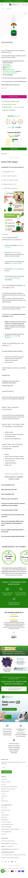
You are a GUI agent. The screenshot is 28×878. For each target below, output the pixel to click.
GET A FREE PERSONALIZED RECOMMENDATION (14, 688)
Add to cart (14, 96)
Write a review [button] (14, 148)
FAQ (2, 812)
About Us (3, 784)
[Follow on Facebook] (2, 861)
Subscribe (6, 771)
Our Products (4, 779)
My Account (4, 807)
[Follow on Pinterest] (8, 861)
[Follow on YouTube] (12, 861)
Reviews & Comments (6, 781)
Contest (3, 793)
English (16, 865)
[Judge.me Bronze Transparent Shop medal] (20, 121)
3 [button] (14, 157)
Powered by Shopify (19, 868)
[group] (14, 708)
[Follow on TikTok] (15, 861)
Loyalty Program (5, 814)
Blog (2, 798)
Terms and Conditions (6, 822)
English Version (4, 800)
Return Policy (4, 817)
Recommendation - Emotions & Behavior (10, 829)
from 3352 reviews (14, 616)
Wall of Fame (4, 796)
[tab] (14, 234)
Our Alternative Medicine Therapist (9, 786)
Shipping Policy (4, 819)
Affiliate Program (5, 791)
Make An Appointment (6, 831)
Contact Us (3, 834)
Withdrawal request (5, 810)
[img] (14, 614)
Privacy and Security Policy (7, 824)
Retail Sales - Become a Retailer (8, 789)
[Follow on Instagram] (5, 861)
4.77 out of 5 (17, 135)
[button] (8, 139)
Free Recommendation (6, 826)
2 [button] (12, 157)
